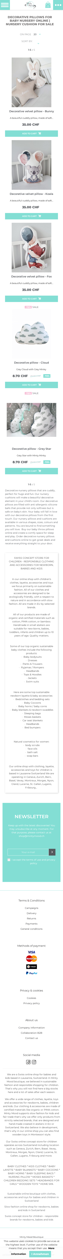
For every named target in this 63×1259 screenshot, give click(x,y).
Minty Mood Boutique (32, 1237)
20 (35, 34)
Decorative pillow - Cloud (31, 362)
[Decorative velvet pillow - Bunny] (31, 82)
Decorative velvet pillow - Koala (31, 194)
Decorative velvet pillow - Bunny (31, 111)
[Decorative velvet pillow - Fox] (31, 247)
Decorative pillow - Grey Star (31, 448)
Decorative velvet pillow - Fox (31, 276)
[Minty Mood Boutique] (30, 5)
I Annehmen (40, 1254)
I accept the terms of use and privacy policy (33, 861)
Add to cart (29, 133)
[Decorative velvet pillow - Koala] (31, 165)
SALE (32, 307)
